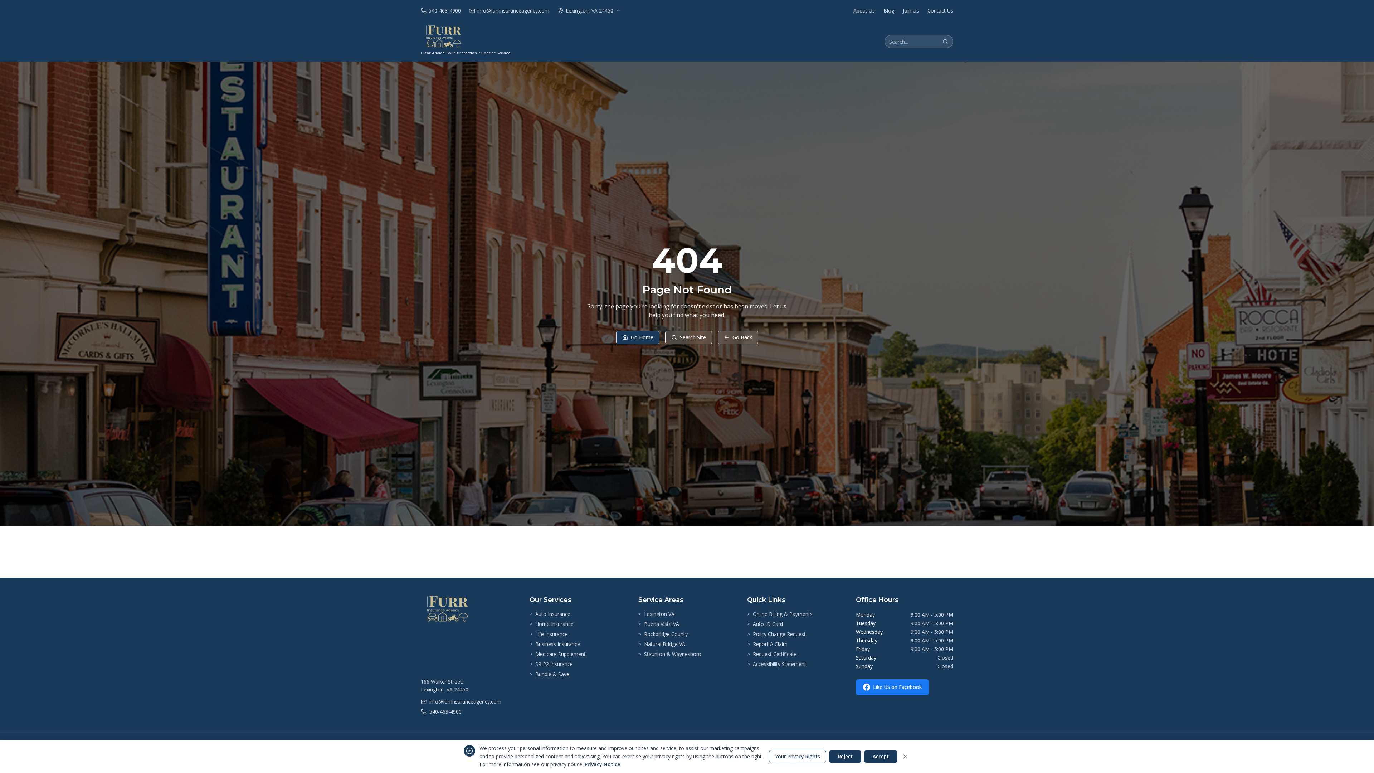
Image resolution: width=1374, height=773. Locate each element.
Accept (881, 756)
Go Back (742, 337)
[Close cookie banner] (905, 757)
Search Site (693, 337)
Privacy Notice (602, 764)
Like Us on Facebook (897, 687)
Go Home (642, 337)
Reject (845, 756)
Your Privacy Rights (797, 756)
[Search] (945, 41)
